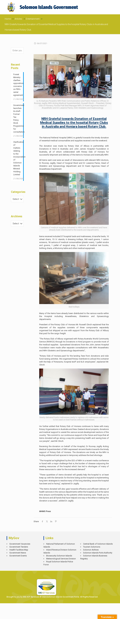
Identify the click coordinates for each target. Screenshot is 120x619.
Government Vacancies (19, 544)
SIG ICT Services (30, 597)
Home (8, 19)
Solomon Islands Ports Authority (97, 553)
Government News (17, 553)
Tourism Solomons (91, 547)
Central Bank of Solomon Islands (98, 544)
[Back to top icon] (106, 614)
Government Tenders (18, 547)
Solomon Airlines (91, 550)
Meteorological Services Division (61, 558)
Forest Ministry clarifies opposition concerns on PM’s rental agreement (17, 84)
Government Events (18, 556)
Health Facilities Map (18, 550)
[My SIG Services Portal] (43, 7)
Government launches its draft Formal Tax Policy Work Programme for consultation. (17, 118)
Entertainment (33, 19)
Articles (18, 19)
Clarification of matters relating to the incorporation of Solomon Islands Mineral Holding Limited (17, 158)
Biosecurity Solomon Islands (59, 556)
